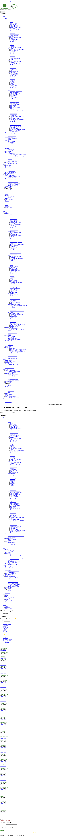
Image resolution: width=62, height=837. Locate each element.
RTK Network (8, 187)
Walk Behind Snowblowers (15, 125)
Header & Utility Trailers (15, 104)
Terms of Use (5, 638)
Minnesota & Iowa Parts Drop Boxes (17, 155)
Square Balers (13, 53)
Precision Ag (10, 42)
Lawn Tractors (13, 120)
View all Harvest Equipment (15, 29)
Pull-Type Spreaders (14, 95)
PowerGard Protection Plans (10, 172)
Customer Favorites (11, 141)
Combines (12, 30)
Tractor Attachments (11, 72)
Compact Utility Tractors (12, 143)
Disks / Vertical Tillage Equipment (16, 63)
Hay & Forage (10, 48)
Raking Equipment (13, 52)
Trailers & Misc (11, 98)
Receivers (12, 45)
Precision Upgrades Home (13, 179)
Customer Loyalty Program (10, 166)
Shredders (12, 81)
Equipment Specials (9, 137)
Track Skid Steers (13, 114)
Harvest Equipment (11, 28)
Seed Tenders (12, 106)
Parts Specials (8, 151)
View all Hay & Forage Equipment (17, 49)
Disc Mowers (12, 51)
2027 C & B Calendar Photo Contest (12, 202)
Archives (2, 620)
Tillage (9, 60)
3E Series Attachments (12, 136)
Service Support (8, 168)
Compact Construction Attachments (17, 116)
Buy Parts (7, 148)
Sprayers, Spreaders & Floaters (14, 90)
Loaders (11, 83)
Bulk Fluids (7, 162)
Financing (3, 13)
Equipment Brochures (9, 132)
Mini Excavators (13, 115)
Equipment (5, 17)
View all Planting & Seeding (15, 37)
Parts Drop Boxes (11, 153)
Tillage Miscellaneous (14, 71)
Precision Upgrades (9, 178)
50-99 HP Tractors (13, 24)
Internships (7, 206)
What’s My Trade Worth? (10, 145)
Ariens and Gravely (14, 131)
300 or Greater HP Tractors (15, 27)
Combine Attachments (14, 34)
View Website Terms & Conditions (31, 832)
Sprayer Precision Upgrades (13, 184)
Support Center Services (10, 175)
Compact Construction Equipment (14, 109)
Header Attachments (14, 35)
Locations (7, 195)
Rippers (11, 70)
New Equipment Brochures (13, 133)
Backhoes (12, 84)
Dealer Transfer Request (7, 640)
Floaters (11, 96)
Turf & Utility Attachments (15, 130)
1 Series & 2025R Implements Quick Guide (16, 134)
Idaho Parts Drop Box (14, 157)
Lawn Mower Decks (14, 128)
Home (4, 16)
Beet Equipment (13, 100)
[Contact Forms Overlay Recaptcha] (2, 819)
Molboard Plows (13, 69)
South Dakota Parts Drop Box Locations (18, 154)
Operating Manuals (11, 171)
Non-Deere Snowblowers (15, 107)
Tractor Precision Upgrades (13, 180)
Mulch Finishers (13, 68)
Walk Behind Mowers (14, 122)
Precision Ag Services (12, 177)
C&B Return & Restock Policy (14, 160)
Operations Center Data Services (14, 176)
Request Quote (58, 404)
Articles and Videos (9, 199)
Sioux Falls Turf (11, 196)
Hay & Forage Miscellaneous (15, 58)
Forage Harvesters (13, 59)
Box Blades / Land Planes (15, 75)
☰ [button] (0, 10)
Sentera (9, 190)
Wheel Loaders (13, 111)
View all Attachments (14, 73)
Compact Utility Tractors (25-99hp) (17, 119)
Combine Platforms (14, 31)
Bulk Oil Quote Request (12, 163)
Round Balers (12, 54)
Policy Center (5, 635)
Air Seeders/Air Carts (14, 39)
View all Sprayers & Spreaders (16, 91)
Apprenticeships (8, 207)
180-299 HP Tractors (14, 26)
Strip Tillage (12, 64)
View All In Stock (11, 19)
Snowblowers (12, 79)
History (6, 194)
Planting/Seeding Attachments (16, 40)
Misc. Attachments (13, 86)
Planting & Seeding (11, 36)
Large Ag (9, 197)
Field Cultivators (13, 65)
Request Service (8, 165)
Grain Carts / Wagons (14, 103)
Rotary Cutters (13, 88)
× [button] (0, 209)
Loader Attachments (14, 74)
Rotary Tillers (12, 80)
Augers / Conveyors (14, 99)
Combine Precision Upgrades (13, 185)
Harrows (12, 67)
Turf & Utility (10, 117)
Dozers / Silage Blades (14, 102)
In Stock (7, 18)
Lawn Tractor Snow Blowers (15, 126)
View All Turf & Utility (14, 118)
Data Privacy (7, 191)
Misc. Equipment (13, 105)
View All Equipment (7, 624)
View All (9, 139)
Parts (4, 147)
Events (6, 198)
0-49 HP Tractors (13, 23)
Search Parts (5, 625)
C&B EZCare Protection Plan (13, 170)
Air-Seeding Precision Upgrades (14, 183)
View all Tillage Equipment (15, 61)
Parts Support (7, 152)
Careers (4, 203)
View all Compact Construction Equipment (18, 110)
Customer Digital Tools (12, 161)
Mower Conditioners (14, 50)
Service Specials (8, 167)
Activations (12, 46)
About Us (5, 193)
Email (2, 825)
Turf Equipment (11, 142)
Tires (11, 108)
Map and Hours (3, 650)
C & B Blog (5, 631)
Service (4, 164)
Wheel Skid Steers (13, 113)
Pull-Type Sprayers (13, 94)
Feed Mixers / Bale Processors (16, 87)
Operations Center (8, 186)
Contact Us (7, 200)
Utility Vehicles (13, 127)
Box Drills (12, 41)
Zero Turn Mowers (13, 121)
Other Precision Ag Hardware (16, 47)
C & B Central (10, 150)
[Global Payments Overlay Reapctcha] (0, 819)
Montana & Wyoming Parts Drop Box (17, 156)
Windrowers (12, 56)
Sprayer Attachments (14, 97)
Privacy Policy (5, 637)
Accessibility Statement (7, 639)
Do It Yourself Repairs (9, 173)
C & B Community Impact (10, 201)
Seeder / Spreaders (13, 85)
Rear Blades (12, 82)
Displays (12, 44)
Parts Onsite (10, 159)
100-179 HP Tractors (14, 25)
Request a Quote (6, 642)
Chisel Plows (12, 62)
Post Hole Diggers (13, 76)
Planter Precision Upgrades (13, 182)
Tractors (9, 20)
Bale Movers (12, 57)
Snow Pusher (12, 77)
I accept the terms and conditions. (8, 827)
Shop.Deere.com (11, 149)
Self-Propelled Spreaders (15, 93)
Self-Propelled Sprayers (14, 92)
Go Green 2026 (8, 140)
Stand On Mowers (13, 123)
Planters (11, 38)
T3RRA (9, 189)
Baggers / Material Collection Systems (17, 129)
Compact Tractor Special (12, 138)
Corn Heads (12, 33)
